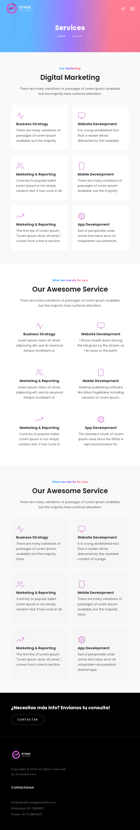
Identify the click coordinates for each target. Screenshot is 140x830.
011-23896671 (35, 808)
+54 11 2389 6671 (31, 814)
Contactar (27, 720)
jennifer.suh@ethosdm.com (37, 802)
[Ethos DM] (18, 8)
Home (61, 36)
